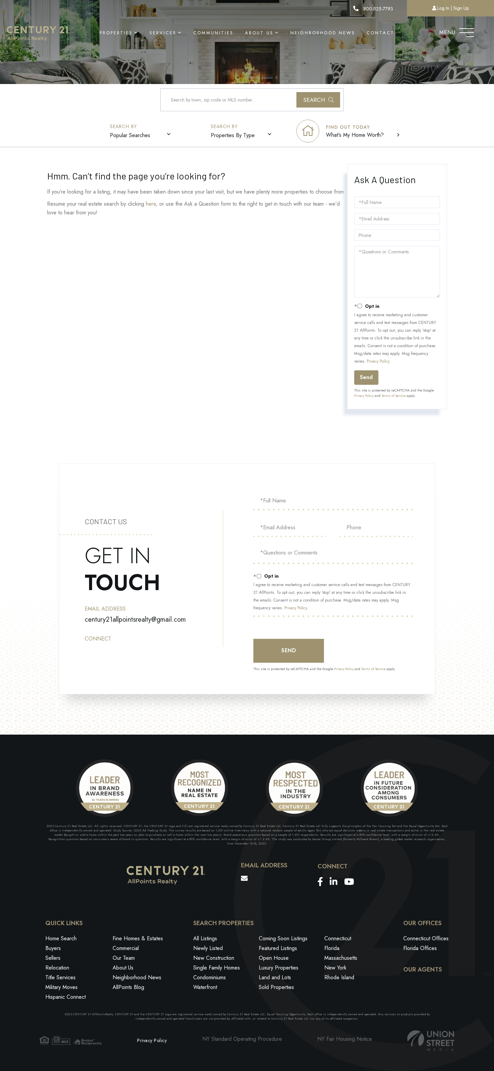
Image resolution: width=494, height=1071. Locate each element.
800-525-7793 (377, 8)
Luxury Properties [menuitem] (278, 968)
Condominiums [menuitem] (209, 977)
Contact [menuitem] (381, 33)
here (151, 204)
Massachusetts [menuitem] (340, 958)
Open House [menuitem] (274, 958)
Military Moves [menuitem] (61, 987)
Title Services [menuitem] (60, 977)
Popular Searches (130, 135)
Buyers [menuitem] (53, 948)
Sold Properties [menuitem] (276, 987)
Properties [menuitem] (116, 33)
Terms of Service (393, 395)
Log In (443, 8)
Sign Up (461, 8)
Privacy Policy (378, 361)
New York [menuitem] (335, 968)
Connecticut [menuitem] (337, 938)
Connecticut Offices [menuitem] (426, 938)
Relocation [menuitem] (57, 968)
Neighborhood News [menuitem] (322, 33)
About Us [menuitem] (259, 33)
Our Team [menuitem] (124, 958)
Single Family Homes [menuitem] (216, 968)
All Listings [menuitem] (205, 938)
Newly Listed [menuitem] (208, 948)
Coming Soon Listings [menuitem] (283, 938)
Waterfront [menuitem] (205, 987)
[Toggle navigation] (466, 31)
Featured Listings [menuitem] (278, 948)
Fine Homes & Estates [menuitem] (138, 938)
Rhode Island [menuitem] (339, 977)
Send (366, 377)
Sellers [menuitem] (52, 958)
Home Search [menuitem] (61, 938)
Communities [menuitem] (213, 33)
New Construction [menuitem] (213, 958)
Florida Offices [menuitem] (420, 948)
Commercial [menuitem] (126, 948)
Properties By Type (233, 135)
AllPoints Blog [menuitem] (128, 987)
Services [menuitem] (163, 33)
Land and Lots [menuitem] (275, 977)
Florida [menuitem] (331, 948)
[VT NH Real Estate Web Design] (430, 1040)
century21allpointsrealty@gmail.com (135, 619)
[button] (318, 100)
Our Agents (422, 969)
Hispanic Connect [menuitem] (65, 997)
